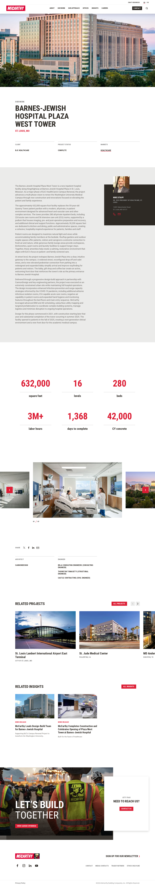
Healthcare (106, 150)
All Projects (119, 604)
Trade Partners (117, 866)
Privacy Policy (20, 883)
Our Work (61, 8)
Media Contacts (102, 866)
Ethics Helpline (133, 866)
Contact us (126, 809)
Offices (86, 8)
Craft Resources (134, 2)
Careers (105, 8)
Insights (95, 8)
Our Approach (74, 8)
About (52, 8)
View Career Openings (26, 826)
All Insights (128, 686)
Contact (137, 8)
